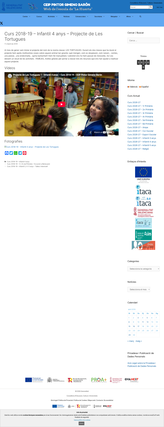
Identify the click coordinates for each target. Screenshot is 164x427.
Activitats (51, 17)
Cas (161, 7)
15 (129, 326)
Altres (128, 17)
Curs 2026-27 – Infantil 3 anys (142, 138)
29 (130, 335)
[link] (1, 23)
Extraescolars (81, 17)
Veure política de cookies (82, 420)
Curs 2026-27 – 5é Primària (140, 120)
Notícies (67, 17)
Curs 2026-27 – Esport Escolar (142, 134)
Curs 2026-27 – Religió (138, 149)
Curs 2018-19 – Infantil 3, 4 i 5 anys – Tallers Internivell (27, 166)
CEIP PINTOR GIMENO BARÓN (66, 5)
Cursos (39, 17)
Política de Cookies (80, 400)
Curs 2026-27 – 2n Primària (140, 109)
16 (134, 326)
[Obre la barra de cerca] (140, 16)
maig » (139, 341)
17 (138, 326)
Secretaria (98, 17)
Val (158, 7)
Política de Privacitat (66, 400)
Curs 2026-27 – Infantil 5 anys (142, 145)
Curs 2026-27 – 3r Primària (140, 113)
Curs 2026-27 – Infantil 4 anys (142, 142)
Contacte (99, 400)
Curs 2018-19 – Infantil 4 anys (18, 162)
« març (131, 341)
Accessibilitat (108, 400)
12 (147, 322)
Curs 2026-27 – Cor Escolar (141, 131)
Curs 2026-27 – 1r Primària (140, 106)
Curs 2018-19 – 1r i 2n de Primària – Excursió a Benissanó (28, 164)
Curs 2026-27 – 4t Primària (140, 116)
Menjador (114, 17)
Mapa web (91, 400)
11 (143, 322)
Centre (25, 17)
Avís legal (54, 400)
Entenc (81, 423)
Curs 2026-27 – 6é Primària (140, 124)
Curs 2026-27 (134, 102)
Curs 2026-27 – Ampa (138, 127)
